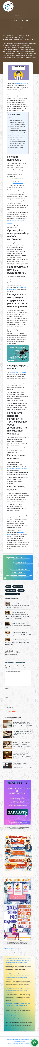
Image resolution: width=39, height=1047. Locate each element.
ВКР (5, 578)
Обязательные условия (16, 147)
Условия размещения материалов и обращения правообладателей (19, 1040)
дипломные (11, 357)
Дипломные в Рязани (25, 575)
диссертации (11, 360)
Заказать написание (11, 948)
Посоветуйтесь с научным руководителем (17, 127)
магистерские (22, 357)
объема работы (18, 183)
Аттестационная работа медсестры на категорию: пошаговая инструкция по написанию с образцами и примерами (19, 960)
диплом (8, 586)
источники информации (12, 594)
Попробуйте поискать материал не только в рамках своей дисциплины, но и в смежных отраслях (18, 140)
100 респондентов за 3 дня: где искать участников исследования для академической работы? (18, 1017)
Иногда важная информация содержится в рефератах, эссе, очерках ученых (18, 132)
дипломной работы (21, 83)
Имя (7, 688)
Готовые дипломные (10, 575)
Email (7, 697)
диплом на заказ (17, 586)
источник (21, 590)
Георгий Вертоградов (11, 958)
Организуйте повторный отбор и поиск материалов (17, 123)
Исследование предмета (17, 145)
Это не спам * (13, 711)
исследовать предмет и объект (17, 468)
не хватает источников (18, 372)
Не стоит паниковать (15, 120)
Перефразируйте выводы (17, 136)
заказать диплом (10, 590)
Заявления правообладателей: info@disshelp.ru (20, 1043)
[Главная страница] (8, 6)
